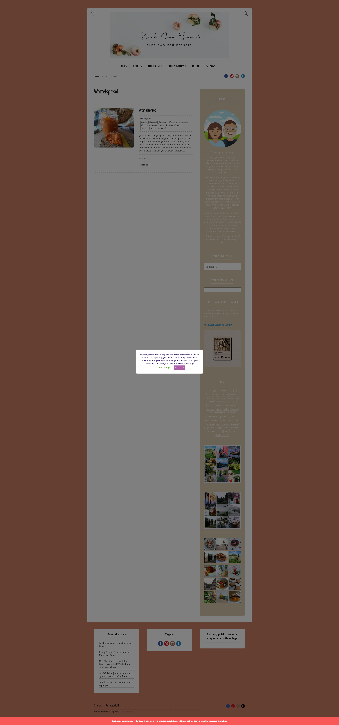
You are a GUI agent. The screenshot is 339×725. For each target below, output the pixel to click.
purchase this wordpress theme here (212, 721)
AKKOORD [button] (179, 368)
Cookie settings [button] (163, 367)
